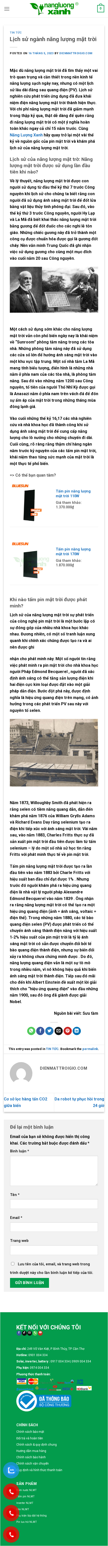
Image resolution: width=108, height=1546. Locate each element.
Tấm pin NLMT (25, 1496)
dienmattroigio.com (75, 53)
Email (16, 1218)
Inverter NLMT (24, 1503)
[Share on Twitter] (49, 1031)
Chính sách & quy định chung (36, 1444)
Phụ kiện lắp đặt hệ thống (31, 1515)
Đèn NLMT (22, 1509)
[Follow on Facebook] (19, 1333)
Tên (15, 1195)
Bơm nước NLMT (26, 1490)
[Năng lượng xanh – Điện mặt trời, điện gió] (54, 9)
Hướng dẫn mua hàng (31, 1451)
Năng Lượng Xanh (26, 135)
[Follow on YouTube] (40, 1333)
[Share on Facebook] (40, 1031)
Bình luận (19, 1151)
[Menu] (7, 9)
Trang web (19, 1241)
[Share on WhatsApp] (31, 1031)
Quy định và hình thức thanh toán (39, 1470)
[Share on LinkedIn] (77, 1031)
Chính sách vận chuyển (32, 1463)
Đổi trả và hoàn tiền (29, 1438)
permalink (90, 1049)
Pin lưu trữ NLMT (26, 1522)
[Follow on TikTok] (24, 1333)
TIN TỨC (16, 32)
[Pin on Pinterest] (68, 1031)
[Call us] (35, 1333)
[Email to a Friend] (59, 1031)
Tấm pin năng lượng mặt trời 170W (73, 551)
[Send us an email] (29, 1333)
